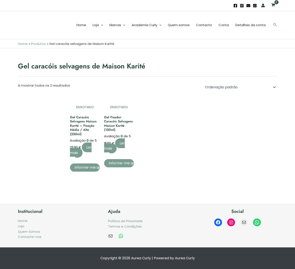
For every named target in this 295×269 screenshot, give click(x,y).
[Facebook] (235, 6)
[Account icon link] (263, 5)
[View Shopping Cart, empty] (273, 5)
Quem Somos (29, 231)
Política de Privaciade (125, 221)
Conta (224, 25)
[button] (275, 25)
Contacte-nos (29, 236)
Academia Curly (144, 25)
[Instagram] (242, 6)
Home (81, 25)
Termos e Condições (125, 226)
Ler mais (81, 150)
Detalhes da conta (250, 25)
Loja (96, 25)
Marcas (115, 25)
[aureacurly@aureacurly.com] (110, 236)
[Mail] (244, 222)
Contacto (204, 25)
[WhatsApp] (255, 6)
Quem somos (179, 25)
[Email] (248, 6)
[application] (101, 25)
